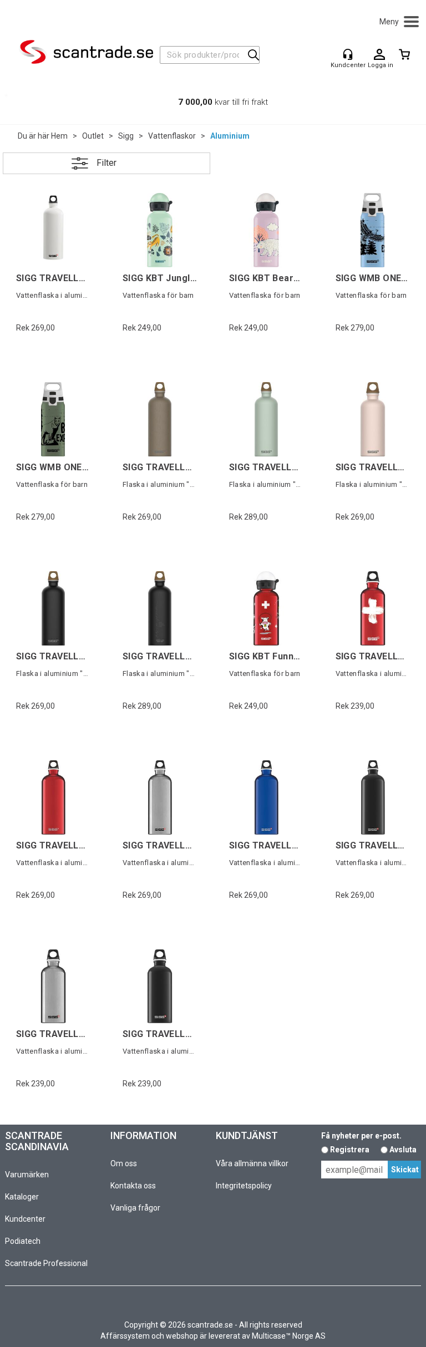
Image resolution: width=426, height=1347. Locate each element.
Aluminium (230, 135)
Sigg (126, 135)
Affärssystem (125, 1335)
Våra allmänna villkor (252, 1163)
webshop (182, 1335)
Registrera (349, 1149)
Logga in (379, 55)
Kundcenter (25, 1218)
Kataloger (22, 1196)
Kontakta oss (133, 1185)
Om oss (123, 1163)
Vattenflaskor (172, 135)
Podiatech (22, 1241)
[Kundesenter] (347, 54)
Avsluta (403, 1149)
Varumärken (27, 1174)
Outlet (93, 135)
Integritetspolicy (244, 1185)
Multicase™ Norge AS (289, 1335)
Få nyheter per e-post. (361, 1135)
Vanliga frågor (135, 1207)
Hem (59, 135)
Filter (106, 162)
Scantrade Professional (46, 1263)
